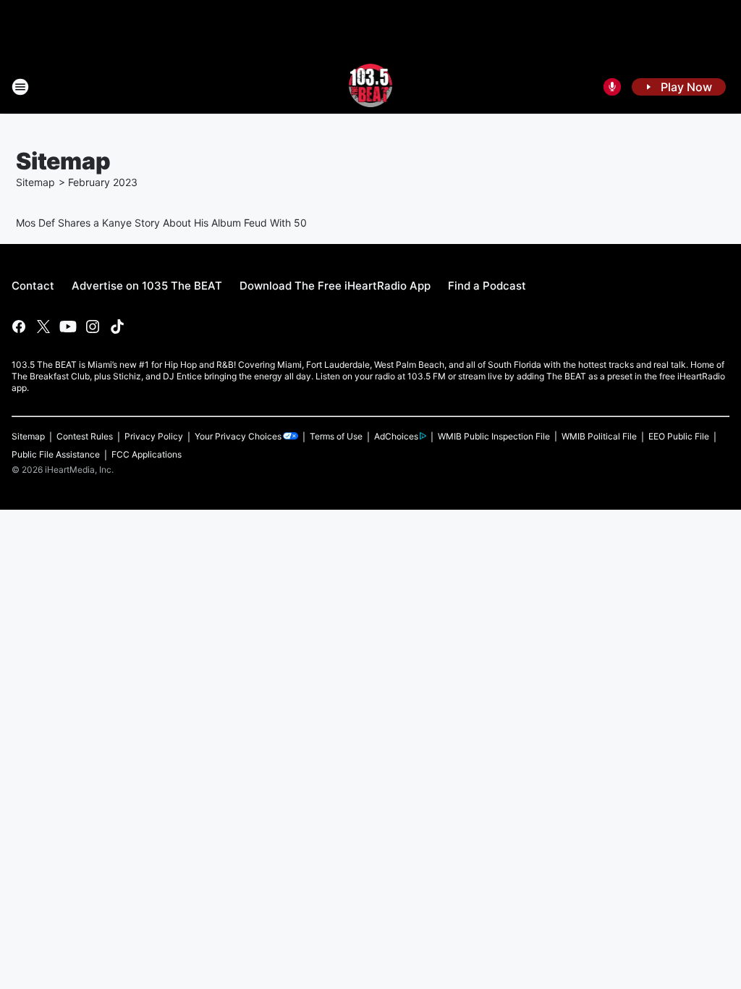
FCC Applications (146, 454)
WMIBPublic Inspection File (494, 436)
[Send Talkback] (612, 87)
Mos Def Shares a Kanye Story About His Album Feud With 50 (161, 222)
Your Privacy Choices (238, 436)
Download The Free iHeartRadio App (335, 286)
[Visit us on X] (43, 326)
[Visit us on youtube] (68, 326)
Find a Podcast (487, 286)
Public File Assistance (56, 454)
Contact (33, 286)
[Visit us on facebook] (18, 326)
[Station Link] (371, 87)
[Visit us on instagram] (92, 326)
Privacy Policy (153, 436)
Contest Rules (84, 436)
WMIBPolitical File (599, 436)
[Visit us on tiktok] (117, 326)
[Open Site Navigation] (20, 87)
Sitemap (35, 182)
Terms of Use (336, 436)
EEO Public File (678, 436)
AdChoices (396, 436)
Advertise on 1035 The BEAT (147, 286)
